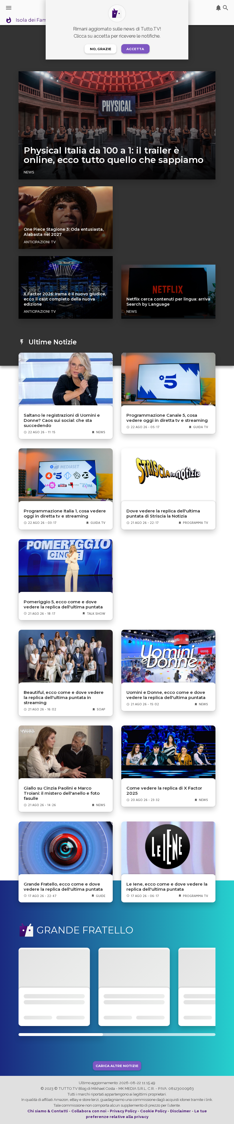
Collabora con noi (88, 1111)
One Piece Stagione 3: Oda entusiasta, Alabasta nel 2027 (64, 232)
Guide (100, 896)
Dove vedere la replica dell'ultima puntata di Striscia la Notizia (163, 513)
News (29, 172)
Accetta (135, 49)
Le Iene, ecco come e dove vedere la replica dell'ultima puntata (166, 887)
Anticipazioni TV (40, 242)
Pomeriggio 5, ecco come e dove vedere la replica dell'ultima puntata (63, 604)
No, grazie (100, 49)
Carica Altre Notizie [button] (117, 1066)
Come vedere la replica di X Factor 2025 (164, 791)
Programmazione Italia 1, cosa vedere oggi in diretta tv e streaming (65, 513)
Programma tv (195, 522)
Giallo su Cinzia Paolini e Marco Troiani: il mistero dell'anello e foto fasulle (62, 793)
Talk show (96, 613)
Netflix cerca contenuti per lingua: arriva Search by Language (168, 302)
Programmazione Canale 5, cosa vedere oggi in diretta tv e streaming (167, 418)
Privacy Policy (123, 1111)
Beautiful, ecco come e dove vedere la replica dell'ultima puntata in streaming (64, 697)
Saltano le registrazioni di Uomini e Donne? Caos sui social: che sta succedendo (62, 420)
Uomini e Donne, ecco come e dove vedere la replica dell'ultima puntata (165, 695)
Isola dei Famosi (35, 20)
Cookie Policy (153, 1111)
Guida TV (200, 427)
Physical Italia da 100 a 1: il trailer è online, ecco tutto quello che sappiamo (113, 155)
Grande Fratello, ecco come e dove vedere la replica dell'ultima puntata (63, 887)
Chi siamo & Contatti (47, 1111)
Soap (101, 709)
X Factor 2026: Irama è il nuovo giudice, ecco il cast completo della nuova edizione (65, 299)
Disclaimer (180, 1111)
